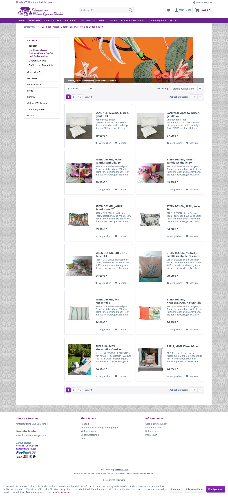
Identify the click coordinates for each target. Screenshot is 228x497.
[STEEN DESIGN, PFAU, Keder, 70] (150, 219)
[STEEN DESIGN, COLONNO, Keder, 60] (79, 266)
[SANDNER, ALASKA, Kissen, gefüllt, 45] (150, 126)
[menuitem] (106, 10)
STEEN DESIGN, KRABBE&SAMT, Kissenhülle (184, 301)
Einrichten (32, 40)
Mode (30, 90)
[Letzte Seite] (80, 96)
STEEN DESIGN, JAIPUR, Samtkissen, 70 (110, 208)
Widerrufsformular (90, 434)
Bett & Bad (32, 78)
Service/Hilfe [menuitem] (202, 2)
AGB (83, 438)
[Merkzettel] (168, 10)
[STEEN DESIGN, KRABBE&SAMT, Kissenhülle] (150, 312)
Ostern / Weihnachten (38, 103)
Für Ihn (31, 96)
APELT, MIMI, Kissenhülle (182, 346)
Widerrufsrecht (89, 431)
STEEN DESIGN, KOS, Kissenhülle (108, 301)
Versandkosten (122, 469)
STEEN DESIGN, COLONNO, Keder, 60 (112, 254)
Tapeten (33, 45)
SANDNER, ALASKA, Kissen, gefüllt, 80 (112, 114)
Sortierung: (163, 88)
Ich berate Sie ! (153, 427)
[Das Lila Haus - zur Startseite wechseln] (41, 11)
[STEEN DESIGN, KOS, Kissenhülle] (79, 312)
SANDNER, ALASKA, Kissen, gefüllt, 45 (183, 114)
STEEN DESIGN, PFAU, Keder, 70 (184, 208)
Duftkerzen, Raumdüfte (41, 65)
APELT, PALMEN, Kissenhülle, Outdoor (109, 348)
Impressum (151, 434)
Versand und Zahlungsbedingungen (99, 427)
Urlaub (30, 115)
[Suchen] (130, 10)
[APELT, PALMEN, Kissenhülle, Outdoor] (79, 359)
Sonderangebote (36, 109)
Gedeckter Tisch (35, 72)
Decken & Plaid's (37, 60)
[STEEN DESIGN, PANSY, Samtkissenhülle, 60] (79, 172)
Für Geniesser (34, 84)
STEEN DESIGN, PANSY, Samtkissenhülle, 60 (109, 161)
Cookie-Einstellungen (156, 423)
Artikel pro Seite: (179, 96)
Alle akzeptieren (194, 489)
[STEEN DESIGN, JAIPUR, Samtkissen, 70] (79, 219)
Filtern (74, 88)
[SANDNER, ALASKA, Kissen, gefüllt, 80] (79, 126)
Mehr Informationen (59, 492)
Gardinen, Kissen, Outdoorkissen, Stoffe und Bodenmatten (41, 53)
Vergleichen (104, 142)
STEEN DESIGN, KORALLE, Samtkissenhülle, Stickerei (183, 254)
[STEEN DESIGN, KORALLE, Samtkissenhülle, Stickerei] (150, 266)
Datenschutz (151, 431)
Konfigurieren (215, 489)
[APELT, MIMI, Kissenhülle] (150, 359)
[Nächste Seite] (74, 96)
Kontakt (85, 423)
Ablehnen (176, 489)
